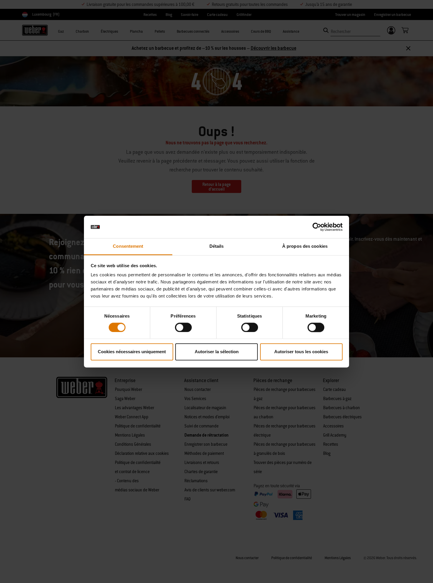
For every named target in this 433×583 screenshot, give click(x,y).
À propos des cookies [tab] (305, 246)
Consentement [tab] (128, 246)
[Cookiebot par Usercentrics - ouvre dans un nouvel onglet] (317, 226)
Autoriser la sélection (217, 351)
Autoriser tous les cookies (301, 351)
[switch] (183, 327)
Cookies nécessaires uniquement (132, 351)
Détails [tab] (216, 246)
